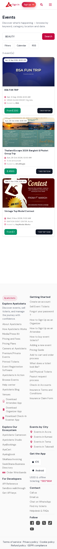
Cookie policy (47, 542)
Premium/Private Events (11, 355)
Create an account (40, 301)
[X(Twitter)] (44, 523)
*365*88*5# (45, 110)
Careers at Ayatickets (14, 348)
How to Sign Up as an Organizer (41, 321)
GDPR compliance (37, 545)
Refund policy (18, 545)
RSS (34, 45)
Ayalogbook (8, 454)
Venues (6, 394)
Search (48, 36)
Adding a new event (40, 345)
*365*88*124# (44, 232)
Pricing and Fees (11, 338)
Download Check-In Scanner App (16, 418)
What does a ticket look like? (40, 365)
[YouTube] (32, 529)
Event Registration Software (12, 368)
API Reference (10, 483)
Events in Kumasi (43, 436)
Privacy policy (30, 542)
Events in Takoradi (44, 446)
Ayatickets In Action (13, 375)
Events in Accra (42, 432)
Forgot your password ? (42, 313)
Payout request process (38, 378)
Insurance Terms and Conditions (41, 391)
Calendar (21, 45)
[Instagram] (38, 523)
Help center (8, 384)
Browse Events (10, 379)
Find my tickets (38, 506)
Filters (8, 45)
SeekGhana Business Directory (13, 465)
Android (39, 470)
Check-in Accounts (40, 385)
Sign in (15, 4)
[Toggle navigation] (50, 4)
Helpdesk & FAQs (39, 510)
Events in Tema (42, 441)
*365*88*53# (44, 171)
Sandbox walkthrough (13, 488)
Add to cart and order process (42, 356)
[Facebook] (32, 523)
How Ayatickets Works (14, 329)
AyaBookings (9, 444)
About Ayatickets (12, 324)
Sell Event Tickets (39, 306)
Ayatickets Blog (10, 389)
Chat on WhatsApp (40, 501)
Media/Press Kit (11, 334)
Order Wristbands (16, 472)
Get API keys (9, 492)
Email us (34, 497)
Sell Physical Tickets (41, 371)
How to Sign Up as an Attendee (41, 330)
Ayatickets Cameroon (14, 435)
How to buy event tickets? (39, 338)
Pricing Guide (37, 350)
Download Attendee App (14, 401)
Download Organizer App (14, 409)
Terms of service (12, 542)
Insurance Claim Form (41, 398)
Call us (33, 492)
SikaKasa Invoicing (12, 459)
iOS (37, 461)
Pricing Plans (9, 343)
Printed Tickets (10, 361)
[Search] (41, 4)
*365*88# (46, 481)
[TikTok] (50, 523)
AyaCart (6, 449)
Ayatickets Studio (12, 439)
